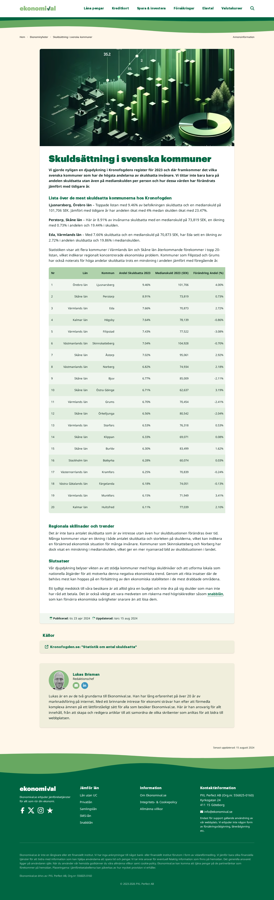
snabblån (215, 594)
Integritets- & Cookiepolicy (158, 802)
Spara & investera (151, 8)
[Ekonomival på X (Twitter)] (31, 811)
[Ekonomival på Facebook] (22, 811)
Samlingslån (88, 809)
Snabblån (86, 822)
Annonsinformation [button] (243, 37)
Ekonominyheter (39, 37)
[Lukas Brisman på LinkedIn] (84, 685)
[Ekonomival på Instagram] (41, 811)
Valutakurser (231, 8)
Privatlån (86, 802)
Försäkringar (184, 8)
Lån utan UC (88, 795)
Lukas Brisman (86, 674)
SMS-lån (85, 816)
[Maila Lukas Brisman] (76, 685)
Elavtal (208, 8)
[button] (252, 8)
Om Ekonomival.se (153, 795)
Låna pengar (94, 8)
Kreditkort (120, 8)
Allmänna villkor (151, 809)
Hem (22, 37)
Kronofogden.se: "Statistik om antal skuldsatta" (93, 647)
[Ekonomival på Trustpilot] (50, 811)
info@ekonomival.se (217, 812)
